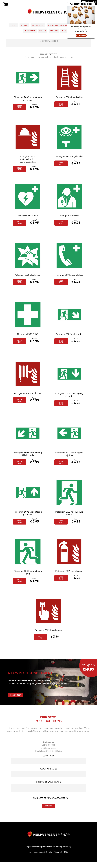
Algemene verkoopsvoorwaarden (40, 847)
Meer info (19, 107)
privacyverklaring (81, 31)
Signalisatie (29, 30)
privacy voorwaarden (57, 798)
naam (62, 57)
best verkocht (53, 57)
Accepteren (81, 35)
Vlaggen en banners (57, 25)
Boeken (42, 30)
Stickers (24, 25)
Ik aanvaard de (50, 798)
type (71, 57)
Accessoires (67, 30)
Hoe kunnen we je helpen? (48, 782)
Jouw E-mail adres (48, 769)
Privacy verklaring (63, 847)
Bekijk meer (15, 695)
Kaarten (54, 30)
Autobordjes (38, 25)
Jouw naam (48, 756)
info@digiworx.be (48, 748)
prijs (66, 57)
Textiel (14, 25)
